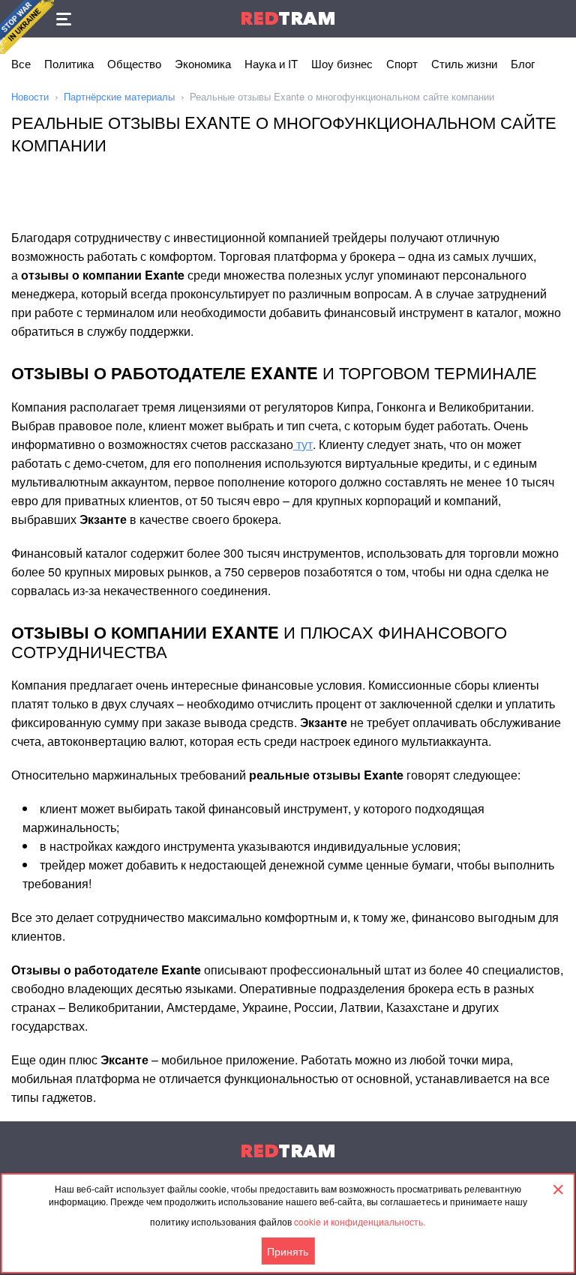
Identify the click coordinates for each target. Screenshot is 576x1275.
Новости (30, 96)
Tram (288, 18)
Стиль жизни (464, 63)
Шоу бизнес (342, 63)
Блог (523, 63)
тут (303, 444)
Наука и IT (271, 63)
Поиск (557, 18)
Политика (69, 63)
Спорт (402, 63)
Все (21, 63)
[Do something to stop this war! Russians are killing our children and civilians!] (27, 27)
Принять (287, 1251)
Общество (134, 63)
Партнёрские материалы (119, 96)
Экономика (203, 63)
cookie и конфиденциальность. (359, 1221)
